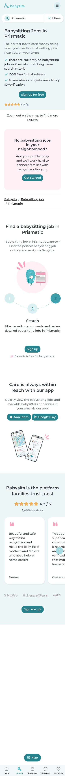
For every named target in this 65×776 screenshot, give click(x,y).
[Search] (7, 18)
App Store (21, 417)
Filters (56, 18)
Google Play (47, 417)
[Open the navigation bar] (57, 5)
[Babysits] (14, 5)
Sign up (32, 349)
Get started (32, 177)
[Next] (59, 550)
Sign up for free (32, 94)
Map (34, 757)
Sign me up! (32, 609)
